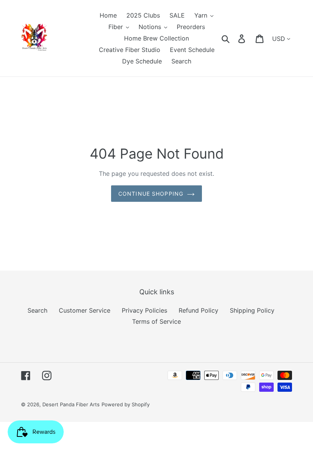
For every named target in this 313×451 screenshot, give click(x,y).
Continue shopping (150, 193)
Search (37, 310)
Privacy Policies (144, 310)
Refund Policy (198, 310)
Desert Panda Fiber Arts (71, 404)
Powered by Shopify (126, 404)
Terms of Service (156, 321)
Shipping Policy (252, 310)
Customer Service (84, 310)
